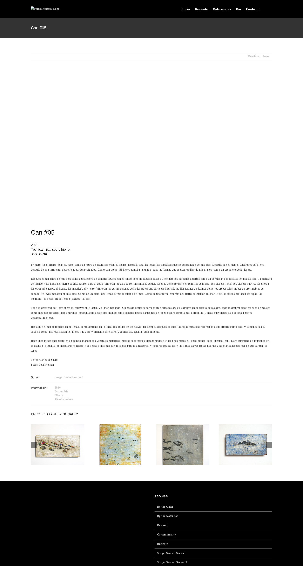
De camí (162, 525)
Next (266, 56)
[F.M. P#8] (245, 444)
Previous (253, 56)
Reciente (162, 543)
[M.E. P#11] (183, 444)
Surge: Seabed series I (69, 377)
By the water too (167, 516)
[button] (266, 8)
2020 (58, 387)
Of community (166, 534)
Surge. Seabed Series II (172, 562)
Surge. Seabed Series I (171, 553)
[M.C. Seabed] (120, 444)
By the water (165, 506)
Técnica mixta (64, 399)
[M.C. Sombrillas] (57, 444)
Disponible (61, 391)
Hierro (59, 395)
